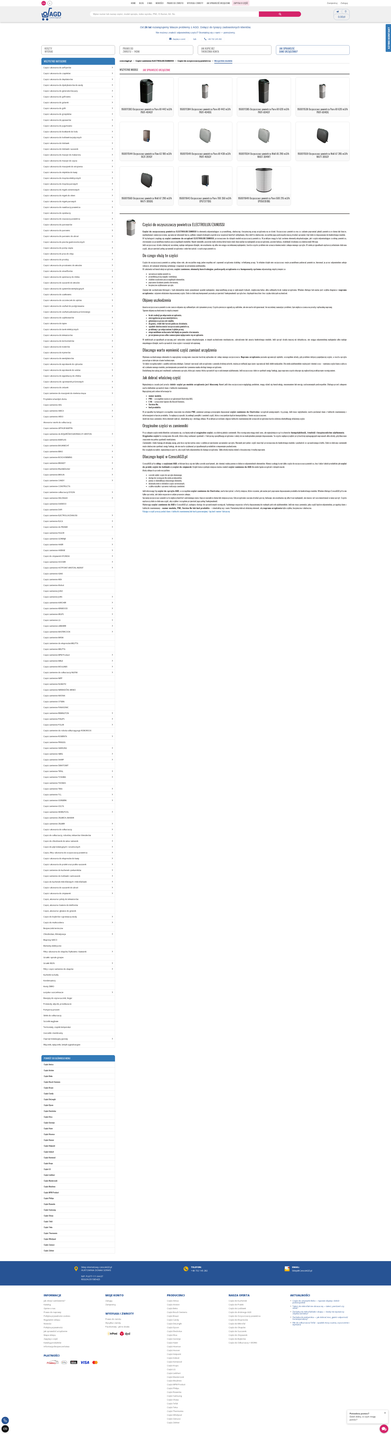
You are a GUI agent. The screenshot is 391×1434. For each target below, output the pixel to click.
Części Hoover (49, 1140)
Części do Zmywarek (238, 1335)
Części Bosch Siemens (52, 1082)
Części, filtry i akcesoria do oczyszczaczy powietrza (65, 852)
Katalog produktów (52, 1342)
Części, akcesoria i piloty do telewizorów (60, 899)
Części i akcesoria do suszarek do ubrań (60, 887)
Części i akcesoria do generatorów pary (60, 91)
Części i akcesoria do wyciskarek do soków (61, 370)
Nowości (159, 3)
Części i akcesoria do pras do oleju (58, 253)
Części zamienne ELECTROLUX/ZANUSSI (60, 515)
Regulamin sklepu (52, 1319)
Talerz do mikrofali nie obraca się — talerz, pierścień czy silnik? (318, 1307)
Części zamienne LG (51, 620)
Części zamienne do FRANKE (55, 527)
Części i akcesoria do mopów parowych (60, 184)
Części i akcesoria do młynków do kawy (60, 172)
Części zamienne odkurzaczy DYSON (59, 492)
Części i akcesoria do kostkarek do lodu (60, 131)
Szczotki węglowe (50, 1021)
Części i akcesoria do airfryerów (57, 67)
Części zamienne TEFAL (53, 771)
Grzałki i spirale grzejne (53, 957)
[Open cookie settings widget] (5, 1428)
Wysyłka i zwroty (195, 3)
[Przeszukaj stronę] (280, 14)
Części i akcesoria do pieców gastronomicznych (64, 242)
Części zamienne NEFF (52, 678)
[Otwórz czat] (384, 1429)
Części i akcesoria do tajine (55, 323)
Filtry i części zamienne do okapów (58, 969)
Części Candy (48, 1093)
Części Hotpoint (49, 1145)
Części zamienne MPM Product (56, 655)
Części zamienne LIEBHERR (54, 626)
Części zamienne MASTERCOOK (56, 631)
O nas (149, 3)
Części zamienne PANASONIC (56, 707)
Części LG (47, 1169)
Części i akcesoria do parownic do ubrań (61, 236)
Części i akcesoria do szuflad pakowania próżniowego (66, 312)
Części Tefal (48, 1221)
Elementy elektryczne (52, 946)
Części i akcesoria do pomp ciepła (58, 248)
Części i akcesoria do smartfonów (58, 271)
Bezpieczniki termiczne (53, 928)
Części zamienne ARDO (53, 416)
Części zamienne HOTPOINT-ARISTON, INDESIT (63, 567)
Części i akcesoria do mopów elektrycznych (62, 178)
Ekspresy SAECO (50, 940)
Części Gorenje (49, 1122)
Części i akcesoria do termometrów (58, 341)
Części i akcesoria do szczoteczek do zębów (62, 300)
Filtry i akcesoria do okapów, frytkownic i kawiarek (64, 951)
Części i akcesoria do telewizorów (58, 335)
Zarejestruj (332, 3)
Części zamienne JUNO (53, 591)
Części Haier (48, 1128)
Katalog (47, 1304)
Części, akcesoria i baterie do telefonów (60, 905)
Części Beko (48, 1076)
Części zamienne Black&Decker (56, 469)
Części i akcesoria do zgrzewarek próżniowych (63, 381)
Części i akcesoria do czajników (56, 73)
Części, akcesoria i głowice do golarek (59, 911)
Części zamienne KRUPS (53, 614)
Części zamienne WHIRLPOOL (56, 812)
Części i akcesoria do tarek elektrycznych (61, 329)
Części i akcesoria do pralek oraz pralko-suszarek (64, 864)
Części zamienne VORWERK (55, 800)
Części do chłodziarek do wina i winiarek (60, 841)
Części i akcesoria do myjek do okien (59, 195)
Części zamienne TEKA (52, 789)
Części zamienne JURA (52, 597)
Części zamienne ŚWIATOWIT (55, 765)
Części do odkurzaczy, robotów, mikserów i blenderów (67, 835)
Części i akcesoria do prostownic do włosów (62, 265)
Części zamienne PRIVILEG (54, 742)
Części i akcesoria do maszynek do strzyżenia (63, 166)
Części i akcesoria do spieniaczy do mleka (61, 277)
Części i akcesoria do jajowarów (57, 120)
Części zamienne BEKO (53, 451)
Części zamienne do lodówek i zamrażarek (61, 876)
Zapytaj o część (241, 3)
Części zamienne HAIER (53, 544)
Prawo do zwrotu (175, 3)
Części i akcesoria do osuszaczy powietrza (61, 219)
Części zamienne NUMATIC (54, 684)
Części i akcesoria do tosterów (56, 347)
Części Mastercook (50, 1180)
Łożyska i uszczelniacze (53, 992)
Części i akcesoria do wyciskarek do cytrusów (62, 364)
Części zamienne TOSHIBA (54, 777)
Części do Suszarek (238, 1331)
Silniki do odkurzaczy (52, 1015)
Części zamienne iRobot (53, 585)
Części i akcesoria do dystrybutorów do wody (63, 85)
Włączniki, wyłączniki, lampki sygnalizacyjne (61, 1044)
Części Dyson (48, 1105)
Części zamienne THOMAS (54, 783)
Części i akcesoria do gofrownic (57, 96)
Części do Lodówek (237, 1308)
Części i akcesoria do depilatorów (58, 79)
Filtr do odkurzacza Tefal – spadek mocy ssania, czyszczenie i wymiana (320, 1323)
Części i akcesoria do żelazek (55, 387)
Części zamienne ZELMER (54, 823)
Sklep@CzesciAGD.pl (302, 1270)
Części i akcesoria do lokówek (56, 143)
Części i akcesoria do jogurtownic (57, 126)
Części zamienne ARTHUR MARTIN (58, 428)
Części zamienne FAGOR (53, 533)
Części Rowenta (49, 1204)
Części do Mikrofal (237, 1323)
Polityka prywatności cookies (57, 1316)
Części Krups (48, 1163)
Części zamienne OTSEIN (53, 701)
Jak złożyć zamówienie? (54, 1300)
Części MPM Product (51, 1192)
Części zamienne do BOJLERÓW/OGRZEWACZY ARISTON (67, 434)
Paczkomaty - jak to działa (117, 1326)
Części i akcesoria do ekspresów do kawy (61, 858)
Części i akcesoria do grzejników (57, 114)
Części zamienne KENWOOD (55, 608)
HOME (133, 3)
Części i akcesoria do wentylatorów (58, 358)
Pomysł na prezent (51, 1009)
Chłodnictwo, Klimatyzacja (54, 934)
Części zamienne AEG (52, 405)
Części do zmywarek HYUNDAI (56, 556)
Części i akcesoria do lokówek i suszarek (60, 149)
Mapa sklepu (50, 1335)
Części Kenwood (49, 1157)
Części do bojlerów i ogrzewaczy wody (60, 916)
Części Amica (48, 1064)
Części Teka (48, 1227)
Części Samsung (50, 1209)
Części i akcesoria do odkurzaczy (57, 829)
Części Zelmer (49, 1250)
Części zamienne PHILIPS (53, 719)
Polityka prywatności (53, 1327)
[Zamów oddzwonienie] (5, 1420)
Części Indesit (49, 1151)
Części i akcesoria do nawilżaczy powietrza (61, 207)
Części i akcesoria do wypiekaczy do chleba (62, 376)
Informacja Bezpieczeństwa (56, 1346)
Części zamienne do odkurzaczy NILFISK (60, 672)
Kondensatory (49, 980)
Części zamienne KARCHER (54, 602)
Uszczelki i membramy (53, 1033)
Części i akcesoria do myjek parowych (59, 201)
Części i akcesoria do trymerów (56, 352)
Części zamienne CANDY (53, 480)
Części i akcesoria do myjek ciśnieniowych (61, 189)
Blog (141, 3)
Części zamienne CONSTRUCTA (56, 486)
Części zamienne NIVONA (54, 695)
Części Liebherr (49, 1175)
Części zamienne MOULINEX (55, 666)
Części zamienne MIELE (53, 661)
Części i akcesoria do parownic (56, 230)
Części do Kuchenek (238, 1300)
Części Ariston (49, 1070)
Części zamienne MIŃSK (53, 637)
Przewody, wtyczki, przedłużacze (57, 1004)
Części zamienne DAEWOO (54, 504)
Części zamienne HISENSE (54, 550)
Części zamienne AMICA (53, 411)
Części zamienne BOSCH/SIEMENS (57, 457)
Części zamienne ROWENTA (55, 736)
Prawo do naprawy (52, 1312)
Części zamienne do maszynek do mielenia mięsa (64, 393)
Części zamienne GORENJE (54, 538)
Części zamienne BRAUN (53, 474)
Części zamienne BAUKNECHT (56, 445)
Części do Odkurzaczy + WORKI (243, 1342)
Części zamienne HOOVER (54, 562)
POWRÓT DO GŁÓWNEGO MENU (57, 1058)
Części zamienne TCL (52, 794)
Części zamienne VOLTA (53, 806)
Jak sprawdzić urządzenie (218, 3)
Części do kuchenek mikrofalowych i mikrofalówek (65, 882)
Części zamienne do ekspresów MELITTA (60, 643)
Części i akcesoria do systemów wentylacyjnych (63, 288)
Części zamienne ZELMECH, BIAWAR (58, 817)
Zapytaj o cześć (179, 39)
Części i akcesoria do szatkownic (57, 294)
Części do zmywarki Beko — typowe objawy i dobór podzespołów (316, 1301)
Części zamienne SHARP (53, 759)
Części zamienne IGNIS (53, 573)
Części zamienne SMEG (53, 754)
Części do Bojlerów (237, 1338)
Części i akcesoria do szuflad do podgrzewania (63, 306)
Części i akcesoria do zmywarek (57, 893)
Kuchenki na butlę (50, 975)
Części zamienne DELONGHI (55, 498)
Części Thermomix (50, 1233)
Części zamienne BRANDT (54, 463)
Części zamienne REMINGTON (56, 713)
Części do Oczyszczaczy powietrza (244, 1316)
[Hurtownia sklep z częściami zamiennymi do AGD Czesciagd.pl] (51, 14)
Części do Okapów (237, 1327)
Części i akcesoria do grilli (54, 108)
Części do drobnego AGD (240, 1312)
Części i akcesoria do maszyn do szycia (60, 160)
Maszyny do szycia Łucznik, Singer (57, 998)
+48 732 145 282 (215, 39)
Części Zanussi (49, 1244)
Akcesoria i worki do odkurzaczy (57, 422)
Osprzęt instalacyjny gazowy (55, 1039)
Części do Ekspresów (238, 1319)
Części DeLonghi (50, 1099)
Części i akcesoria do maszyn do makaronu (62, 155)
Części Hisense (49, 1134)
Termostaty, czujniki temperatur (57, 1027)
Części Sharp (48, 1215)
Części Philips (49, 1198)
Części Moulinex (49, 1186)
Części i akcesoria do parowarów (57, 224)
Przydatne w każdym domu (55, 399)
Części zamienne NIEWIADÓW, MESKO (59, 690)
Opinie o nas (49, 1308)
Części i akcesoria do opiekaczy (57, 213)
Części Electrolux (50, 1111)
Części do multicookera (53, 922)
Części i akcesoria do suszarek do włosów (61, 282)
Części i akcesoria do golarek (56, 102)
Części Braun (48, 1087)
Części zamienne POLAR (53, 724)
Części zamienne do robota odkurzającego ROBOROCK (67, 730)
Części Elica (48, 1116)
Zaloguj (344, 3)
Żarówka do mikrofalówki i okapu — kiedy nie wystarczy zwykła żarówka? (318, 1312)
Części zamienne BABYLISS (54, 440)
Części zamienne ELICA (53, 521)
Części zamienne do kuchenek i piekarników (62, 870)
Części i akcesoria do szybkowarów (58, 317)
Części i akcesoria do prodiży (56, 259)
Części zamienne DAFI (52, 509)
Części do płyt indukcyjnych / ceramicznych (61, 847)
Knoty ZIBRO (48, 986)
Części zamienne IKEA (52, 579)
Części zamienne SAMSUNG (55, 748)
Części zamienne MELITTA (54, 649)
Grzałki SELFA (49, 963)
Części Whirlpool (50, 1239)
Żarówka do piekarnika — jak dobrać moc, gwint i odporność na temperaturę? (320, 1318)
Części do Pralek (236, 1304)
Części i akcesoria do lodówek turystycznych (62, 137)
